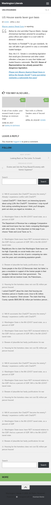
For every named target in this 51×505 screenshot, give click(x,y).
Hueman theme (38, 497)
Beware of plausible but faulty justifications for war (24, 265)
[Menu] (47, 3)
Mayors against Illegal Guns (13, 26)
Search (5, 177)
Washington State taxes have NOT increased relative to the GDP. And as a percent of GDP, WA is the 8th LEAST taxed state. (25, 242)
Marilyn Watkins (12, 126)
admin (6, 22)
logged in (17, 142)
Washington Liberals (12, 3)
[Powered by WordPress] (17, 497)
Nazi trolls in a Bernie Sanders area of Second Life (35, 113)
